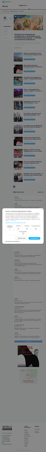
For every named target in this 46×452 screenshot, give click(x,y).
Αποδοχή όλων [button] (34, 238)
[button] (23, 222)
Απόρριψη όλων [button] (21, 238)
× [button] (41, 209)
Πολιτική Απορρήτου (12, 220)
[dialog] (23, 226)
